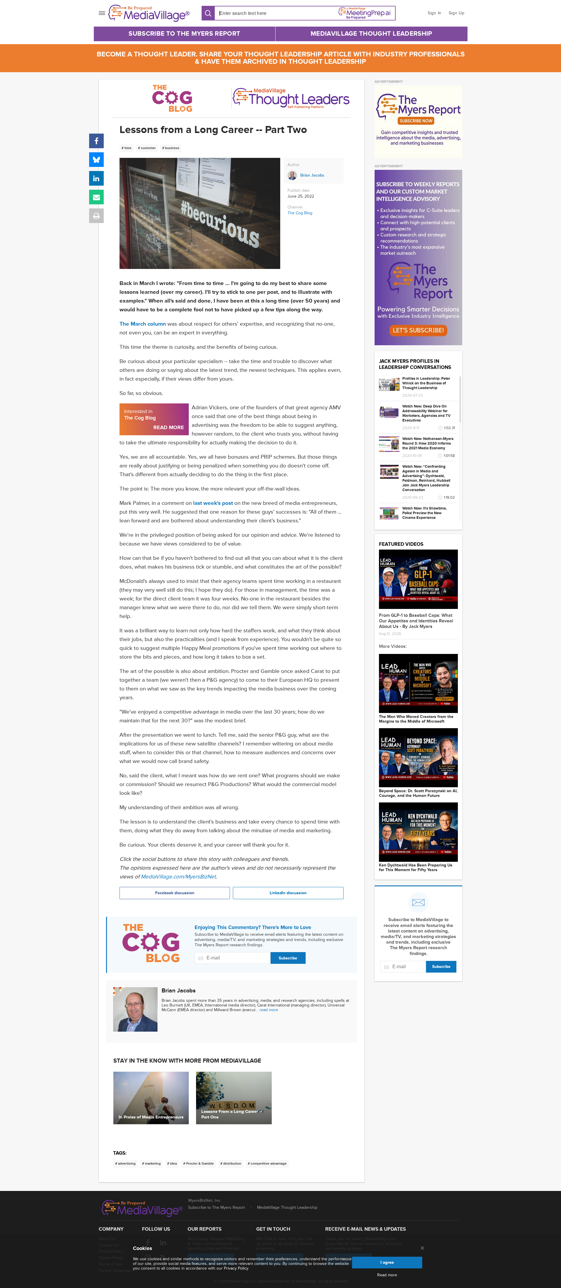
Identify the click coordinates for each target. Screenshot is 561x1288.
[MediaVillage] (149, 13)
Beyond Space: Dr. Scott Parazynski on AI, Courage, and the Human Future (418, 793)
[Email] (96, 197)
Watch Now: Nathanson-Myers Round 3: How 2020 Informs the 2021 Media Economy (427, 443)
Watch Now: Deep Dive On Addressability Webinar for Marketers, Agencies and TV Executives (426, 413)
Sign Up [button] (457, 13)
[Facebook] (96, 141)
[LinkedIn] (96, 178)
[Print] (96, 215)
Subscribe (288, 958)
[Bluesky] (96, 159)
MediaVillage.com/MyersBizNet (178, 876)
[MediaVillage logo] (142, 1208)
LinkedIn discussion (288, 892)
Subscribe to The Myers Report (184, 34)
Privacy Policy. (236, 1268)
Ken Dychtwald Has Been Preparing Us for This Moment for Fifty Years (415, 867)
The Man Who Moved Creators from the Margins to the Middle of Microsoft (416, 719)
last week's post (213, 503)
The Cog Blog (300, 212)
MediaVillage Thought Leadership (371, 34)
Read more (387, 1275)
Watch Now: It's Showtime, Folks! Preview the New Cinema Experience (424, 513)
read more (268, 1009)
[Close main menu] (422, 1248)
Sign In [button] (434, 13)
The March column (143, 324)
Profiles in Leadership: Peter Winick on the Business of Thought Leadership (426, 383)
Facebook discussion (174, 892)
